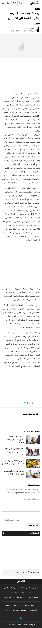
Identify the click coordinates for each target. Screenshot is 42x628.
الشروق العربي (9, 597)
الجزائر (35, 588)
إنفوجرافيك (13, 592)
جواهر (31, 592)
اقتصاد (38, 9)
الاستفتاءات (33, 610)
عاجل (7, 605)
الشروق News (33, 597)
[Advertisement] (21, 75)
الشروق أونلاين (29, 28)
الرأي (6, 588)
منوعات (23, 592)
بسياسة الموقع (21, 492)
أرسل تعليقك (34, 525)
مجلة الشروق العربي (30, 605)
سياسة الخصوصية (19, 610)
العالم (28, 588)
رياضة (13, 588)
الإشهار (7, 610)
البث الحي (15, 605)
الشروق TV (21, 597)
